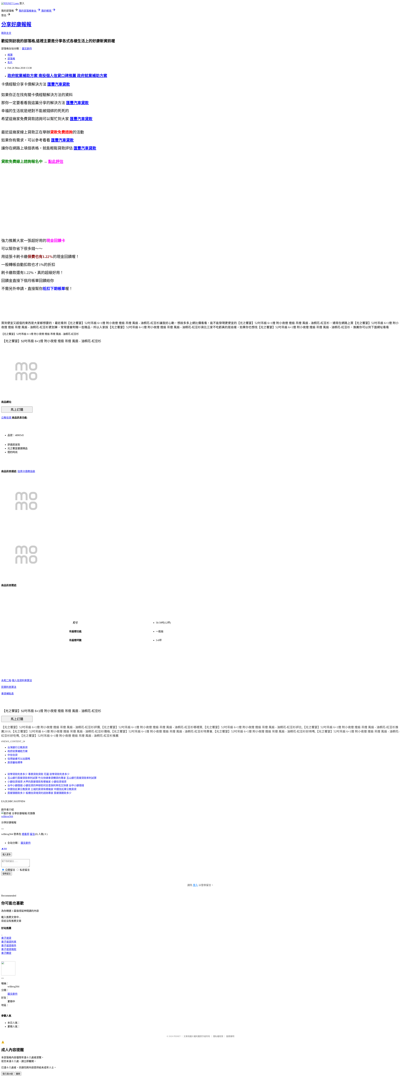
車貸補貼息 (7, 693)
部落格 (11, 58)
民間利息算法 (8, 687)
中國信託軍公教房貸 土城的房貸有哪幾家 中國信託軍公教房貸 (42, 789)
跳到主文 (6, 33)
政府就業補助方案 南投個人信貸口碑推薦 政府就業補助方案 (57, 76)
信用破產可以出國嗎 (19, 758)
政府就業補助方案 (18, 751)
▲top (4, 848)
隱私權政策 (218, 1036)
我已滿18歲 (8, 1074)
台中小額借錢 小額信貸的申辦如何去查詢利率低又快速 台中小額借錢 (46, 785)
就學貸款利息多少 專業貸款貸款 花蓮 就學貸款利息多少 (39, 774)
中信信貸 (13, 755)
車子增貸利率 (8, 941)
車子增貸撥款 (8, 949)
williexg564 (7, 816)
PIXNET (177, 1036)
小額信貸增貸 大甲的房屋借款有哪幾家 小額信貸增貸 (37, 781)
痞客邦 (25, 834)
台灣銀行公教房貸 (18, 747)
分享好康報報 (16, 24)
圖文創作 (27, 48)
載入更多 (7, 854)
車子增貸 (6, 938)
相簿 (10, 55)
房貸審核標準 (15, 762)
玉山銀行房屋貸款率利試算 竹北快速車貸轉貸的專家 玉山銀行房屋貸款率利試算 (52, 778)
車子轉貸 (6, 953)
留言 (32, 834)
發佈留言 (7, 873)
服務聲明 (230, 1036)
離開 (18, 1074)
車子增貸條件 (8, 945)
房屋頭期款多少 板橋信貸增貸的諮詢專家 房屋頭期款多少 (39, 793)
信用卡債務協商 (26, 471)
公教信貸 (6, 417)
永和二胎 (6, 680)
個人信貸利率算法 (22, 680)
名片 (10, 62)
